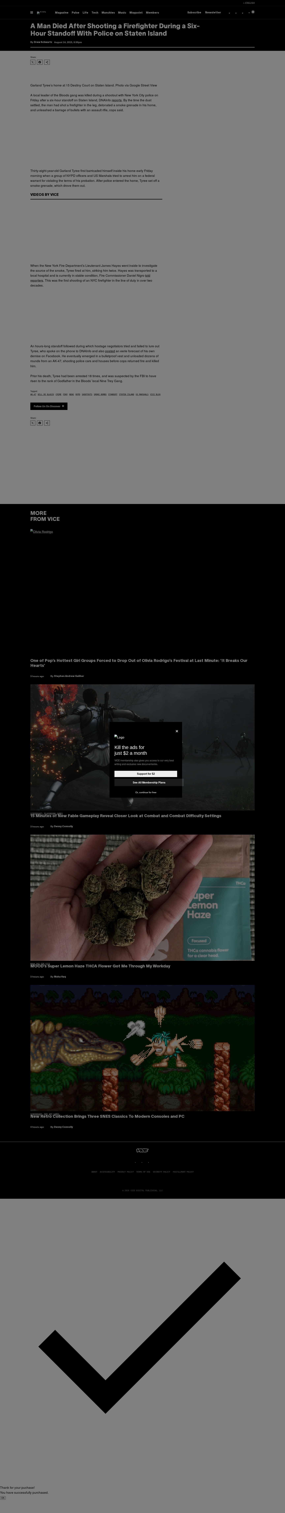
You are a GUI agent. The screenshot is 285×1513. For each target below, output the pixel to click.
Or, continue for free (145, 792)
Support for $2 (146, 773)
